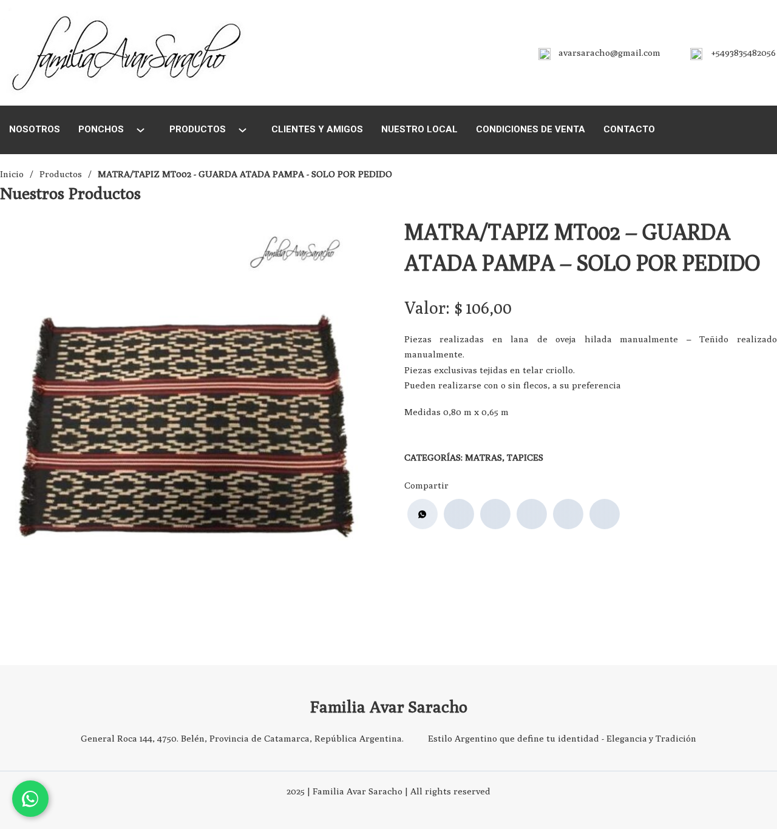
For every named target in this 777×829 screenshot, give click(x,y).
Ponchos (101, 129)
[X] (495, 514)
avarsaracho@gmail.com (609, 52)
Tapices (525, 457)
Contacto (629, 129)
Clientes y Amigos (317, 129)
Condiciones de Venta (530, 129)
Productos (197, 129)
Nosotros (34, 129)
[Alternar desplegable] (140, 130)
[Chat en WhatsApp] (30, 798)
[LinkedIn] (532, 514)
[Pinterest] (568, 514)
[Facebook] (459, 514)
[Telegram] (604, 514)
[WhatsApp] (422, 514)
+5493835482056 (743, 52)
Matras (483, 457)
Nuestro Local (419, 129)
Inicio (12, 174)
